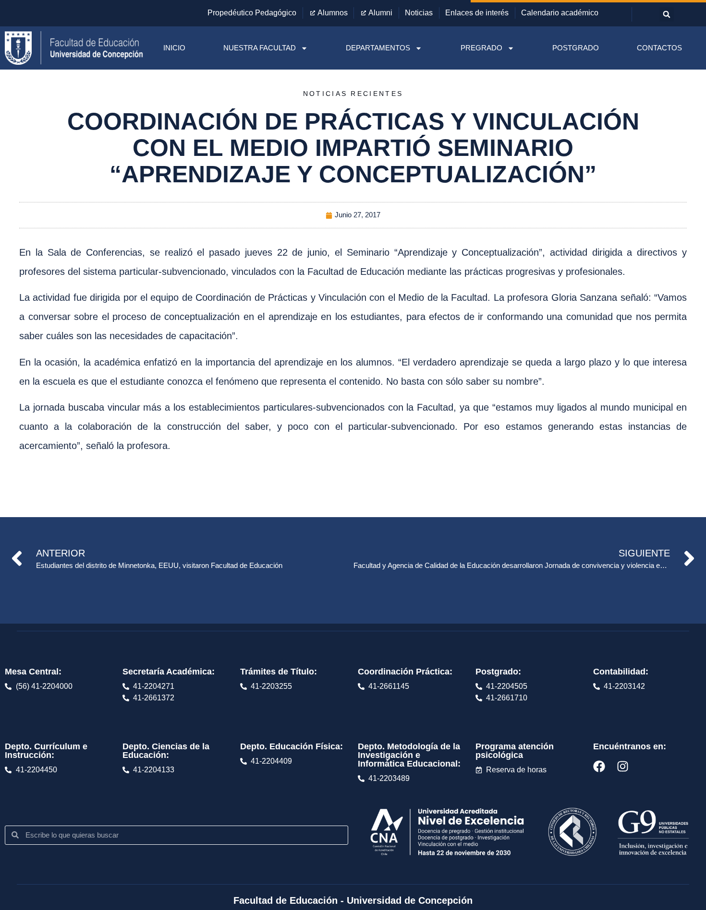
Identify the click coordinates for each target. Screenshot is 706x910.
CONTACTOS (659, 48)
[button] (666, 14)
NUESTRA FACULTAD (259, 48)
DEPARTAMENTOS (378, 48)
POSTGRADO (575, 48)
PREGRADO (481, 48)
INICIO (174, 48)
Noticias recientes (353, 93)
